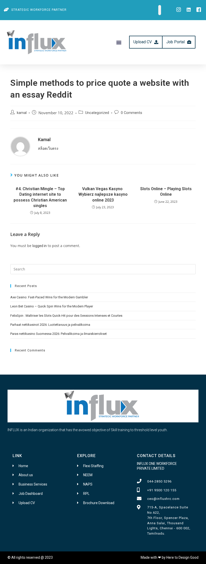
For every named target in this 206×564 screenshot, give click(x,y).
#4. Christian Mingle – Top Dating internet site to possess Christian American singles (40, 197)
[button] (119, 42)
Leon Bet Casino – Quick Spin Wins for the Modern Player (51, 306)
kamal (22, 113)
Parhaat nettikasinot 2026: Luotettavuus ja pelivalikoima (50, 325)
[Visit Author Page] (20, 146)
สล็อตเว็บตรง (48, 148)
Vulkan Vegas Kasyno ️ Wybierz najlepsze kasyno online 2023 (103, 194)
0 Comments (131, 113)
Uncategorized (97, 113)
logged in (39, 246)
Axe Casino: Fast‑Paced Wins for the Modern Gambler (49, 297)
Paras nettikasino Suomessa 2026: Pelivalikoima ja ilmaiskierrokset (58, 334)
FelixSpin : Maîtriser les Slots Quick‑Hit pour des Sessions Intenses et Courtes (66, 315)
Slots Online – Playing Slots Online (166, 191)
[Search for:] (103, 268)
